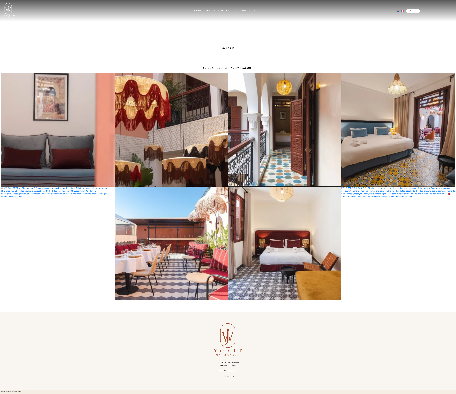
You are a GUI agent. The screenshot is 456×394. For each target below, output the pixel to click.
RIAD (207, 11)
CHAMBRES (218, 11)
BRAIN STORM (13, 391)
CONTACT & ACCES (248, 11)
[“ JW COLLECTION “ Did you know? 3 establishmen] (58, 243)
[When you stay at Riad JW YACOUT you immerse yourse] (171, 243)
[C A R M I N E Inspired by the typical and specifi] (284, 243)
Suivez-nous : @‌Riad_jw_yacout (228, 68)
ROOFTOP (231, 11)
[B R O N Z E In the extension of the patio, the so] (398, 130)
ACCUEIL (198, 11)
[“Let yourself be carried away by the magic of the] (284, 130)
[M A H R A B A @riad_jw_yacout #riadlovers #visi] (171, 130)
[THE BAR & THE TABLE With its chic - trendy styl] (398, 243)
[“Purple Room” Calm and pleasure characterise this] (58, 130)
